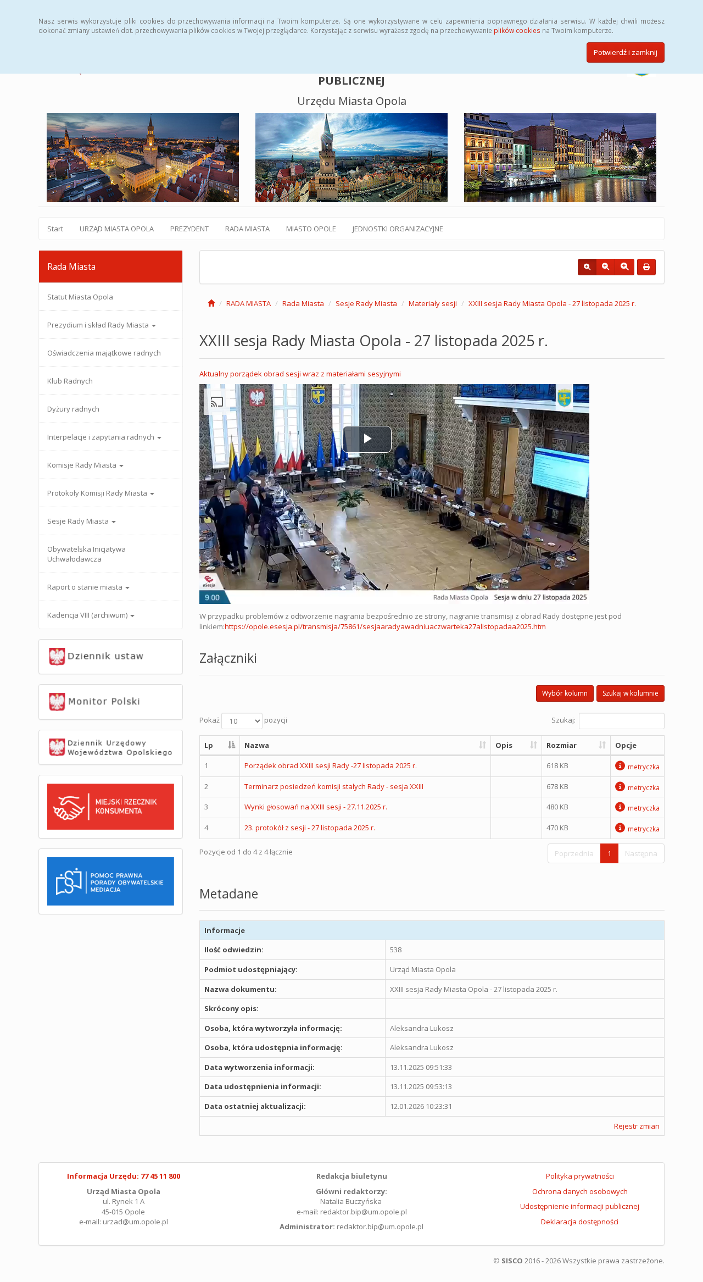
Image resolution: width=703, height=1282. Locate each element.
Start (55, 229)
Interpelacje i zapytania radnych (101, 437)
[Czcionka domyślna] (587, 267)
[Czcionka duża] (624, 267)
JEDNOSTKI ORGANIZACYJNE (398, 229)
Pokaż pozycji (243, 720)
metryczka (644, 766)
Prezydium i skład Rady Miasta (98, 325)
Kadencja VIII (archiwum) (88, 615)
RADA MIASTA (247, 229)
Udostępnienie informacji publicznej (579, 1206)
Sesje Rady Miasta (78, 521)
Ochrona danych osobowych (580, 1191)
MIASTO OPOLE (311, 229)
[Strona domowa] (211, 303)
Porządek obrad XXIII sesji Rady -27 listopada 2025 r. (330, 765)
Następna (641, 853)
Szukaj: (563, 720)
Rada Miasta (303, 303)
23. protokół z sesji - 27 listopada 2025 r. (309, 828)
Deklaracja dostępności (579, 1221)
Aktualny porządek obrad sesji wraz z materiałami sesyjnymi (300, 374)
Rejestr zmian (637, 1126)
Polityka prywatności (580, 1176)
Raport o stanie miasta (85, 587)
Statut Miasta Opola (80, 297)
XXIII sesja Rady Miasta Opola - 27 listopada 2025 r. (552, 303)
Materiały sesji (433, 303)
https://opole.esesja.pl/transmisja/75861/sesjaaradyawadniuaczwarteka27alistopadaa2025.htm (385, 626)
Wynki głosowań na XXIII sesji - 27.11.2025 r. (315, 807)
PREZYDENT (189, 229)
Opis (503, 745)
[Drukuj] (646, 267)
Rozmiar (561, 745)
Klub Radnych (70, 381)
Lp (208, 745)
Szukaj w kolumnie (630, 693)
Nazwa (256, 745)
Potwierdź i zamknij (625, 52)
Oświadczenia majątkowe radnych (104, 353)
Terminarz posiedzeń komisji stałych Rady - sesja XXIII (333, 786)
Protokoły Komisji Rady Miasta (98, 493)
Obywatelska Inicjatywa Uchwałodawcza (86, 554)
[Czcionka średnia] (605, 267)
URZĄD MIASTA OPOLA (117, 229)
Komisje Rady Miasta (82, 465)
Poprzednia (574, 853)
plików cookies (517, 30)
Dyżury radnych (73, 409)
